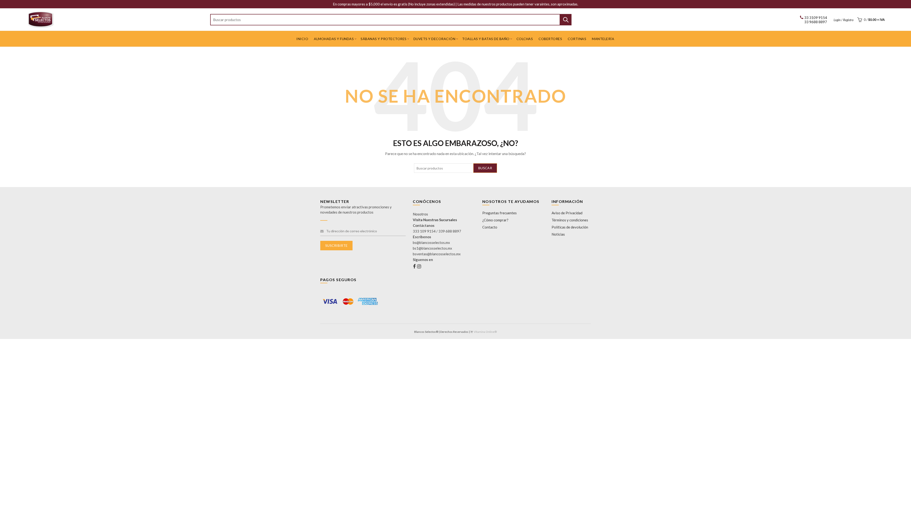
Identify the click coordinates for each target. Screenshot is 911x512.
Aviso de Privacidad (567, 213)
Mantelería (603, 39)
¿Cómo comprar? (495, 220)
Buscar (566, 19)
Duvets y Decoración (435, 39)
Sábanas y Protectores (384, 39)
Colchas (524, 39)
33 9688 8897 (815, 22)
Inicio (302, 39)
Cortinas (577, 39)
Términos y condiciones (570, 220)
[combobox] (391, 19)
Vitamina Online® (485, 332)
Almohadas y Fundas (334, 39)
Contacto (489, 227)
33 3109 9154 (815, 17)
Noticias (558, 234)
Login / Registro (844, 20)
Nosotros (420, 214)
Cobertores (550, 39)
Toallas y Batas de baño (486, 39)
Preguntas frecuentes (499, 213)
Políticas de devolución (570, 227)
